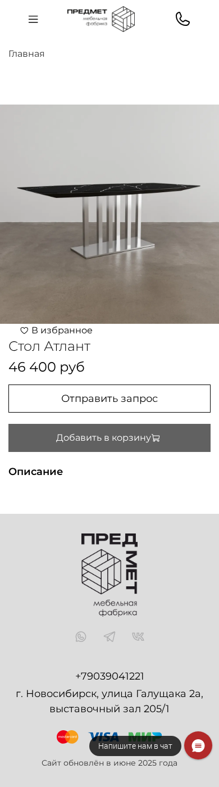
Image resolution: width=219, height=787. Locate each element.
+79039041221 (109, 676)
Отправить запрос (109, 398)
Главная (26, 53)
